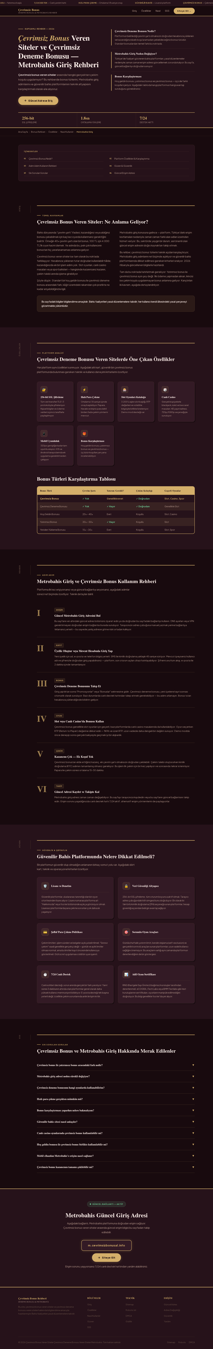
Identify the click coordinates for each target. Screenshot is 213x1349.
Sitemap (130, 1304)
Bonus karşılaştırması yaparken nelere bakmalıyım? (116, 1110)
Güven (90, 1321)
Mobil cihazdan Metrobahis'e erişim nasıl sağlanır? (116, 1156)
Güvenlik (168, 1315)
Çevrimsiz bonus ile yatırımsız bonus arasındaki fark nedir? (116, 1065)
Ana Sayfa (23, 132)
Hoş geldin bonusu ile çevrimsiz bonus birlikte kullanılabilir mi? (116, 1144)
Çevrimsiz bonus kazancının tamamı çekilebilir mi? (116, 1167)
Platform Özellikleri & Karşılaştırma (129, 158)
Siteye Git (108, 1257)
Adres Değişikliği (172, 1310)
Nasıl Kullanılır (67, 132)
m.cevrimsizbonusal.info (106, 1245)
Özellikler (146, 10)
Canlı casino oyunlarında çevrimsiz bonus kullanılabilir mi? (116, 1133)
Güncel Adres (170, 1304)
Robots (182, 1342)
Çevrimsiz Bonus (37, 11)
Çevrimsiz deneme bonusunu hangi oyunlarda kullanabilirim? (116, 1087)
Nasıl (158, 10)
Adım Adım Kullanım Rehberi (40, 165)
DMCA (129, 1315)
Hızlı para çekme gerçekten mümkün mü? (116, 1099)
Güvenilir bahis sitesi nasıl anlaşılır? (116, 1121)
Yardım (167, 1321)
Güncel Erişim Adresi (122, 173)
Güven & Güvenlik (121, 165)
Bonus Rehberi (38, 132)
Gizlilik (129, 1321)
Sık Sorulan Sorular (36, 173)
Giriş (134, 10)
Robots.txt (131, 1310)
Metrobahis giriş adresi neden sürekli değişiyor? (116, 1076)
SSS (167, 10)
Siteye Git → (184, 10)
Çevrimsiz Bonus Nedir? (38, 158)
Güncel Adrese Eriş (40, 100)
